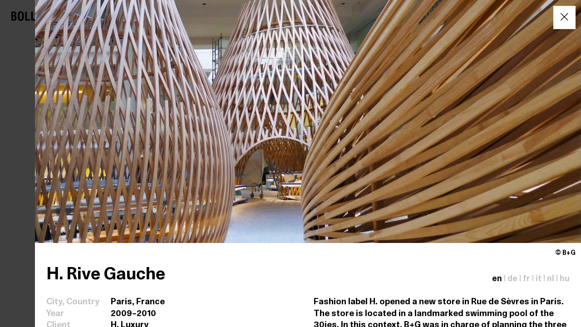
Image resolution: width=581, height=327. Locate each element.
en (497, 279)
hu (565, 279)
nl (550, 279)
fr (526, 279)
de (512, 279)
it (539, 279)
